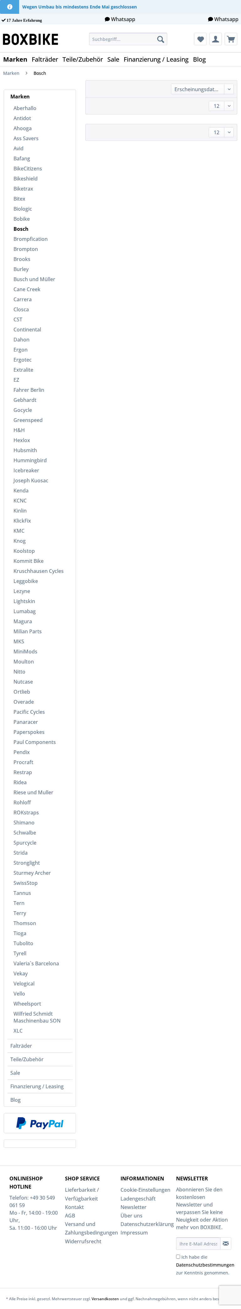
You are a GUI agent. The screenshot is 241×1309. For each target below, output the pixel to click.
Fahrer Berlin (28, 389)
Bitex (19, 198)
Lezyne (21, 591)
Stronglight (26, 862)
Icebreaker (26, 470)
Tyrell (19, 953)
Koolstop (24, 550)
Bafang (21, 158)
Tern (18, 903)
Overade (23, 701)
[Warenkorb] (231, 39)
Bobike (21, 218)
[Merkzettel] (200, 39)
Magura (22, 621)
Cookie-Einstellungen (145, 1189)
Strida (20, 852)
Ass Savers (26, 138)
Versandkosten (105, 1298)
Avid (18, 148)
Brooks (21, 259)
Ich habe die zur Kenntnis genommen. (205, 1265)
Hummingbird (30, 460)
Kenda (21, 490)
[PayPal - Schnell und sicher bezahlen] (40, 1123)
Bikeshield (25, 178)
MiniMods (25, 651)
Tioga (19, 933)
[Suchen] (160, 39)
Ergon (20, 349)
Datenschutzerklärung (146, 1224)
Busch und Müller (34, 279)
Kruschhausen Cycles (38, 571)
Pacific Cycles (29, 711)
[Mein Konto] (215, 39)
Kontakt (74, 1207)
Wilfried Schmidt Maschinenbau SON (37, 1017)
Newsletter (133, 1207)
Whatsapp (123, 19)
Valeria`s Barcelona (36, 963)
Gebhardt (24, 400)
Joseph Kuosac (30, 480)
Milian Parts (27, 631)
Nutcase (23, 681)
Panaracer (25, 721)
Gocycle (22, 410)
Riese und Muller (33, 792)
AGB (70, 1215)
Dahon (21, 339)
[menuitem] (128, 39)
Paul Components (34, 742)
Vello (19, 993)
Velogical (24, 983)
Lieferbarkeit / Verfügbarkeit (82, 1194)
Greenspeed (28, 420)
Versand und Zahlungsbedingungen (91, 1228)
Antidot (22, 118)
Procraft (23, 762)
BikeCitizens (27, 168)
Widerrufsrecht (83, 1241)
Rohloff (22, 802)
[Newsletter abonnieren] (225, 1243)
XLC (18, 1030)
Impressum (134, 1232)
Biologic (22, 208)
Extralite (23, 369)
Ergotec (22, 359)
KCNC (20, 500)
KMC (18, 530)
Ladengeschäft (138, 1198)
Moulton (23, 661)
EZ (16, 379)
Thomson (24, 923)
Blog (15, 1099)
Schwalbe (24, 832)
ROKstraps (26, 812)
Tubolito (23, 943)
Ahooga (22, 128)
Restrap (22, 772)
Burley (21, 269)
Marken (20, 96)
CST (17, 319)
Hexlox (21, 440)
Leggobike (25, 581)
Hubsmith (25, 450)
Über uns (131, 1215)
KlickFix (22, 520)
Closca (21, 309)
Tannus (22, 893)
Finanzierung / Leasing (37, 1086)
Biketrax (23, 188)
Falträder (21, 1045)
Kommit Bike (28, 560)
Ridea (20, 782)
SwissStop (25, 882)
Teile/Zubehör (27, 1059)
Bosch (21, 228)
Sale (15, 1072)
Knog (19, 540)
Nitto (19, 671)
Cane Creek (26, 289)
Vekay (20, 973)
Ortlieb (21, 691)
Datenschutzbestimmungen (205, 1265)
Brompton (25, 249)
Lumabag (24, 611)
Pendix (21, 752)
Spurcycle (24, 842)
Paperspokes (29, 732)
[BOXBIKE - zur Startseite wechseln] (33, 39)
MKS (18, 641)
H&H (19, 430)
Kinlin (20, 510)
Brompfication (30, 239)
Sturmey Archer (32, 872)
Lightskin (24, 601)
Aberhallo (24, 108)
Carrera (22, 299)
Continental (27, 329)
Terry (19, 913)
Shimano (24, 822)
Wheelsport (27, 1003)
